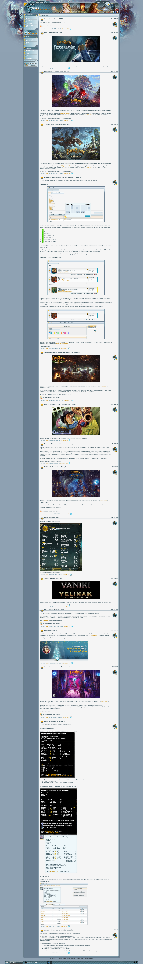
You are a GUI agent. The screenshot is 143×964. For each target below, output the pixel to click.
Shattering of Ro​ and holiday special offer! (57, 71)
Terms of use (90, 958)
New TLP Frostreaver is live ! (53, 32)
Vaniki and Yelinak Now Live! (53, 578)
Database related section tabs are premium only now (60, 444)
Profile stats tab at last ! (51, 517)
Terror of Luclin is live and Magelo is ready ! (57, 667)
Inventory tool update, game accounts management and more (62, 177)
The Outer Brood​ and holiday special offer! (57, 124)
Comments (64, 28)
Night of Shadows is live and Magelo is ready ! (58, 467)
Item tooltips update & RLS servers (54, 721)
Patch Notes (103, 386)
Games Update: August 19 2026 (53, 19)
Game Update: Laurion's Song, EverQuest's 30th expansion (62, 352)
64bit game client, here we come (54, 609)
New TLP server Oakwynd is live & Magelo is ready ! (60, 404)
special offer (89, 114)
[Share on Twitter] (70, 29)
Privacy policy (84, 958)
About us (73, 958)
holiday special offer (65, 113)
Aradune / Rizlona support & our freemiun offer (58, 930)
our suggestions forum (62, 343)
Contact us (78, 958)
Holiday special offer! (50, 630)
